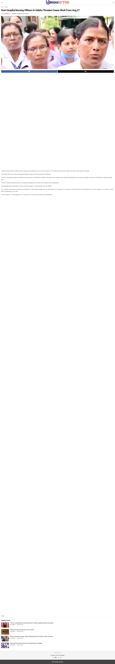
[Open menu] (2, 2)
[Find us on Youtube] (58, 657)
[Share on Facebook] (29, 71)
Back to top (57, 652)
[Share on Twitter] (86, 71)
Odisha (6, 6)
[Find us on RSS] (60, 657)
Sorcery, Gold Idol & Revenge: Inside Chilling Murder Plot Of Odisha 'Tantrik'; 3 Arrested (31, 636)
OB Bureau (7, 13)
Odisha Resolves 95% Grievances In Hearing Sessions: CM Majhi (26, 643)
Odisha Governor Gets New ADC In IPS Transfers (22, 629)
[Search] (113, 2)
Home (2, 6)
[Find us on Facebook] (53, 657)
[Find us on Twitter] (55, 657)
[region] (14, 85)
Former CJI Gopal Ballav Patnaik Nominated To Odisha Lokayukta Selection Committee (31, 623)
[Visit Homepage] (57, 2)
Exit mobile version (57, 662)
